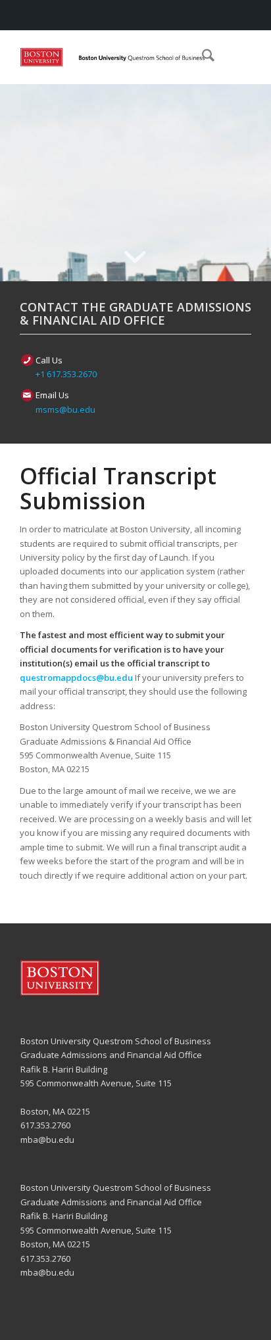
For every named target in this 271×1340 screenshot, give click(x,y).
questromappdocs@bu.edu (76, 677)
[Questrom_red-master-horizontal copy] (112, 57)
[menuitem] (201, 57)
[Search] (201, 57)
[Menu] (232, 57)
